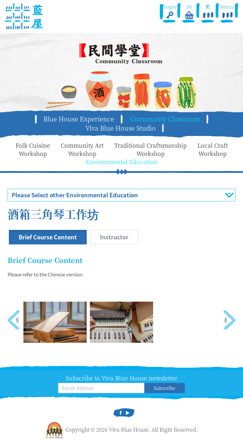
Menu (227, 6)
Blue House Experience (78, 118)
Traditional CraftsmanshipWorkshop (150, 149)
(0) (189, 6)
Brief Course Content (48, 237)
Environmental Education (122, 162)
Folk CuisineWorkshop (33, 149)
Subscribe (164, 388)
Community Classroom (165, 118)
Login (169, 6)
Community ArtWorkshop (82, 149)
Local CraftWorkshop (212, 149)
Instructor (114, 237)
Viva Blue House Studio (120, 128)
